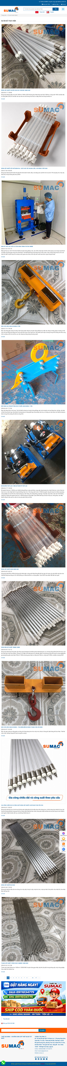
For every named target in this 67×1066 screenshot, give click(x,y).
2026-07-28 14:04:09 (6, 170)
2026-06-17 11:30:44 (6, 488)
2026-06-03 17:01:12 (6, 649)
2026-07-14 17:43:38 (6, 328)
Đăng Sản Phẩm (46, 4)
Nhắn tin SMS (63, 840)
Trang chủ (3, 15)
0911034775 (49, 1048)
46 (32, 977)
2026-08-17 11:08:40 (6, 92)
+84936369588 (42, 1048)
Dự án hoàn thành (12, 15)
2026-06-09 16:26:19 (6, 571)
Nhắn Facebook (63, 835)
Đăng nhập (56, 4)
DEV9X (54, 1064)
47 (36, 977)
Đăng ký (64, 4)
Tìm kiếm (42, 1030)
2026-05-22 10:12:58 (6, 965)
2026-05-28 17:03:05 (6, 887)
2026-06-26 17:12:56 (6, 408)
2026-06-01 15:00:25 (6, 807)
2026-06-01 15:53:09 (6, 729)
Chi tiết (3, 99)
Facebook (6, 1019)
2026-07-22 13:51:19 (6, 248)
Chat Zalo (64, 851)
